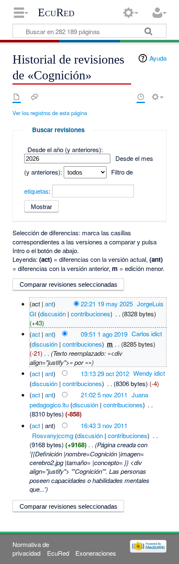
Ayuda (158, 58)
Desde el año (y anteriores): (65, 149)
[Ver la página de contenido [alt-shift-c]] (16, 97)
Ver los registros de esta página (49, 113)
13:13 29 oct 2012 (105, 373)
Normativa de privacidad (30, 548)
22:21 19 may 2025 (107, 303)
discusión (53, 313)
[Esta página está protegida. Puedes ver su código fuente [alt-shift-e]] (126, 97)
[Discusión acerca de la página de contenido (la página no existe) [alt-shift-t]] (34, 97)
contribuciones (90, 313)
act (36, 333)
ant (49, 303)
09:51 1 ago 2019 (104, 333)
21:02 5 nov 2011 (104, 394)
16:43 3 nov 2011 (104, 425)
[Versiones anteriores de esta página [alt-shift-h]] (141, 97)
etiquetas (36, 191)
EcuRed (56, 12)
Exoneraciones (95, 553)
